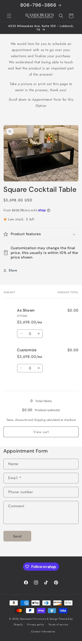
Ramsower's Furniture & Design (39, 619)
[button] (9, 16)
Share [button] (13, 270)
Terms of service (58, 624)
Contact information (43, 631)
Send (17, 536)
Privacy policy (35, 624)
